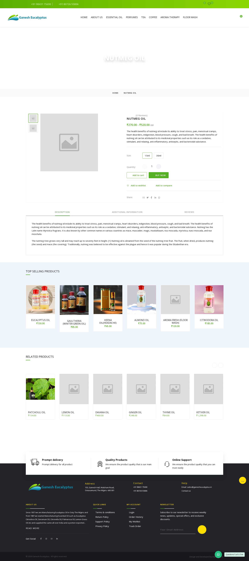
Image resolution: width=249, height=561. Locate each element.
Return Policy (102, 516)
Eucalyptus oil (40, 320)
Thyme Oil (169, 412)
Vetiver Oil (203, 412)
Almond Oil (141, 320)
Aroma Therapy (170, 17)
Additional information (127, 212)
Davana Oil (102, 412)
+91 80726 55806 (68, 4)
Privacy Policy (102, 526)
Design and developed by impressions (206, 556)
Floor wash (190, 17)
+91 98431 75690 (41, 4)
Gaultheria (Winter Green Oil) (74, 322)
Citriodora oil (209, 320)
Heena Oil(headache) (108, 321)
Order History (136, 516)
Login (131, 512)
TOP (242, 481)
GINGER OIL (135, 412)
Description (62, 212)
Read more (32, 528)
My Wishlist (134, 521)
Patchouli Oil (37, 412)
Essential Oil (114, 17)
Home (84, 17)
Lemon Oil (68, 412)
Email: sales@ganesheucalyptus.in (197, 487)
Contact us (186, 490)
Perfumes (132, 17)
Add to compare (163, 185)
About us (97, 17)
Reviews (189, 212)
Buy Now (160, 175)
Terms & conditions (105, 512)
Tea (143, 17)
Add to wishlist (138, 185)
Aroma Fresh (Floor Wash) (175, 321)
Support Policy (102, 521)
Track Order (135, 526)
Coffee (153, 17)
